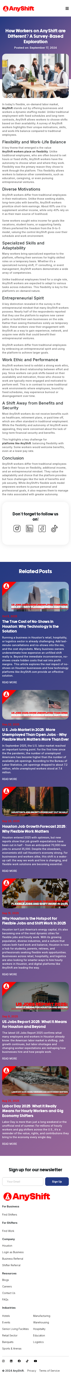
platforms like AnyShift (16, 443)
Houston (7, 1245)
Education (39, 1335)
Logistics (38, 1342)
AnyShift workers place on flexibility (25, 151)
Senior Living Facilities (15, 1328)
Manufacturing (41, 1315)
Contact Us (8, 1293)
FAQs (5, 1299)
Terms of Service (49, 1370)
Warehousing (41, 1322)
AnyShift (7, 108)
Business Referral (12, 1258)
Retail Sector (9, 1335)
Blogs (5, 1279)
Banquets (7, 1342)
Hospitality (39, 1328)
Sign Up (57, 1181)
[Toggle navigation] (67, 8)
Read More (9, 682)
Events (6, 1322)
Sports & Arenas (11, 1348)
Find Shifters (9, 1214)
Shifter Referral (11, 1265)
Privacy (31, 1370)
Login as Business (13, 1252)
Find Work (8, 1230)
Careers (7, 1286)
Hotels (6, 1315)
